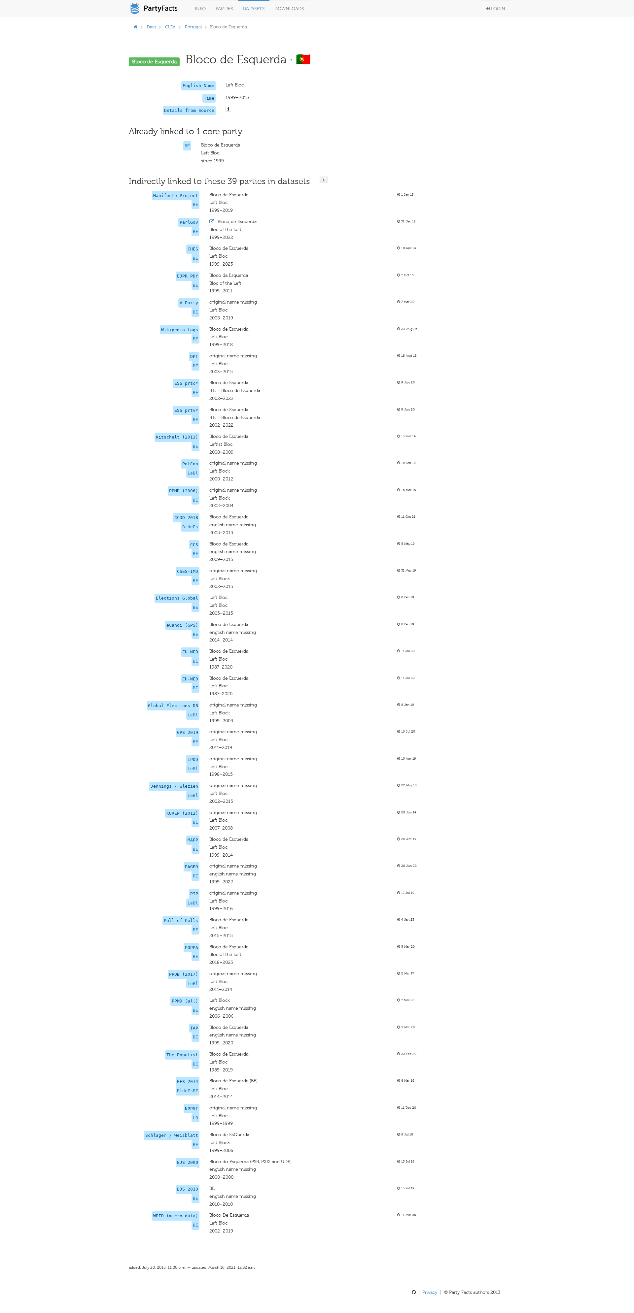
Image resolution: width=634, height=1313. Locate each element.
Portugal (193, 26)
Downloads (289, 9)
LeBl (193, 473)
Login (497, 9)
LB (195, 1117)
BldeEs (190, 526)
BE (187, 145)
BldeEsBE (187, 1090)
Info (200, 9)
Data (151, 26)
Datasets (253, 9)
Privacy (430, 1292)
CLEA (170, 26)
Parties (224, 9)
